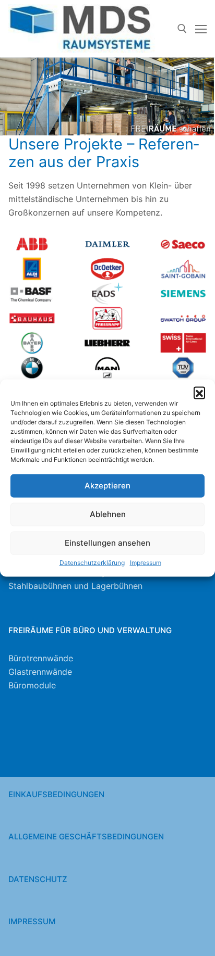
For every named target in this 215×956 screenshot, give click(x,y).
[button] (199, 392)
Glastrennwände (40, 671)
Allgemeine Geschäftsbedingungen (86, 836)
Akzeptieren (107, 485)
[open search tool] (182, 28)
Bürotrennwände (40, 658)
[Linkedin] (107, 740)
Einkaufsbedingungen (56, 794)
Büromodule (32, 685)
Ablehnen (108, 514)
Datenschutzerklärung (92, 563)
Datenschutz (37, 879)
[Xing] (147, 740)
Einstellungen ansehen (107, 543)
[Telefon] (28, 740)
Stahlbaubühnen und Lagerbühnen (75, 586)
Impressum (145, 563)
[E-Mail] (67, 740)
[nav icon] (201, 29)
